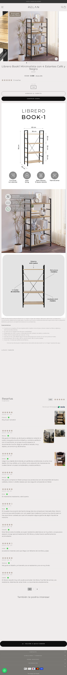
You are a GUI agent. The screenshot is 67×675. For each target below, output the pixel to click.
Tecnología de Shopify (33, 673)
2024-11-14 (7, 506)
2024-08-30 (7, 433)
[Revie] (61, 407)
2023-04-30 (7, 574)
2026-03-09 (7, 474)
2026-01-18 (7, 414)
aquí (58, 343)
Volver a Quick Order (35, 643)
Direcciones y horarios (33, 655)
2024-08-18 (7, 526)
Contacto (33, 652)
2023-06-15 (7, 560)
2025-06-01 (7, 491)
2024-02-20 (7, 545)
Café (33, 87)
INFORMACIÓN (33, 663)
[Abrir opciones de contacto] (4, 670)
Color (33, 84)
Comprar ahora (33, 98)
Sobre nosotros (33, 659)
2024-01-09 (7, 455)
